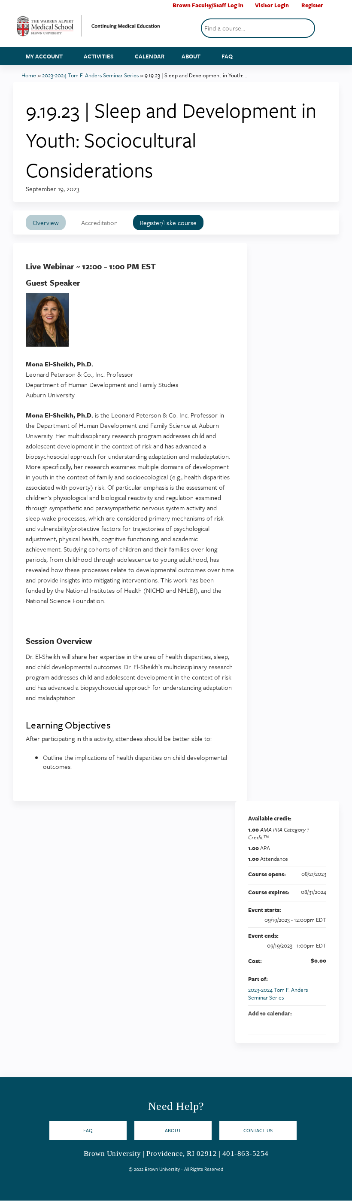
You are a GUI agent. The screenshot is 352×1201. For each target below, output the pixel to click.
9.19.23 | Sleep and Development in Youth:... (196, 75)
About (191, 56)
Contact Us (258, 1130)
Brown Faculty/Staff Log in (208, 5)
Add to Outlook (319, 1023)
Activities (99, 56)
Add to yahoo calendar (297, 1023)
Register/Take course (168, 222)
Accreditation (99, 222)
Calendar (149, 56)
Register (312, 5)
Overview (46, 222)
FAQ (227, 56)
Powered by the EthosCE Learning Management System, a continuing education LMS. (308, 1186)
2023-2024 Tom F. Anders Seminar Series (90, 75)
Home (28, 75)
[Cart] (332, 8)
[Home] (88, 29)
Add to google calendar (286, 1023)
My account (44, 56)
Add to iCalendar (308, 1023)
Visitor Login (272, 5)
